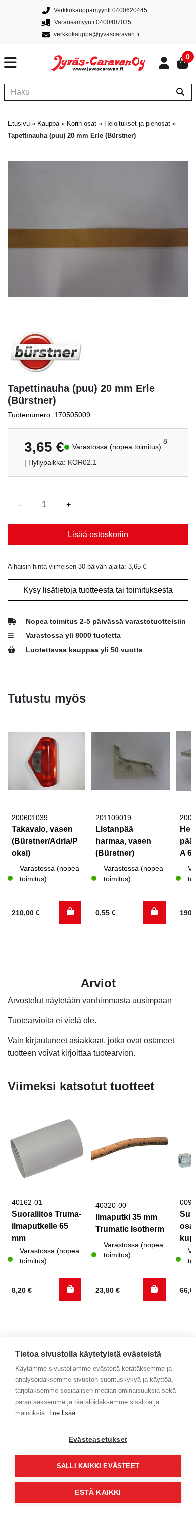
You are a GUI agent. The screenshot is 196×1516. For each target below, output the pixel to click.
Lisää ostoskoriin (98, 534)
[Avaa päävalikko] (27, 63)
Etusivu (19, 123)
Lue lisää (62, 1413)
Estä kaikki (98, 1492)
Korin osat (81, 123)
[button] (70, 912)
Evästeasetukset (98, 1439)
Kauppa (48, 123)
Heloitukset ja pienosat (137, 123)
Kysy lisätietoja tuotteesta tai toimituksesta (98, 590)
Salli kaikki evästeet (98, 1466)
